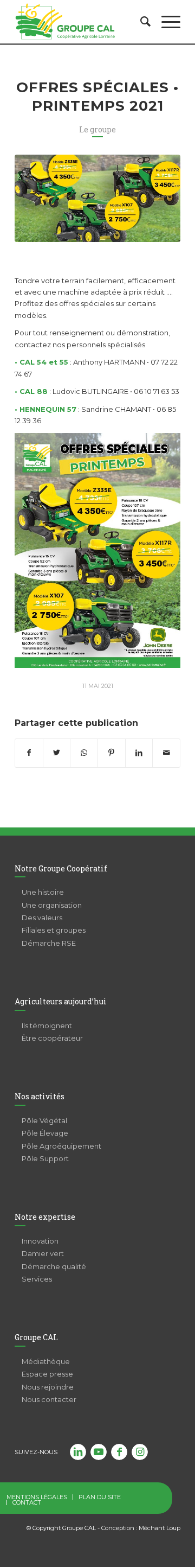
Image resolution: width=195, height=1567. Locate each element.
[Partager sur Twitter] (56, 753)
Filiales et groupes (54, 930)
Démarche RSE (49, 943)
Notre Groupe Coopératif (61, 868)
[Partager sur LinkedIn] (139, 753)
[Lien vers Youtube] (98, 1452)
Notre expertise (45, 1217)
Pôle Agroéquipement (61, 1146)
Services (37, 1279)
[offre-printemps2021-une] (97, 198)
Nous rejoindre (48, 1387)
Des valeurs (42, 917)
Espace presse (47, 1373)
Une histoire (43, 892)
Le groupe (97, 129)
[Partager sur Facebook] (29, 753)
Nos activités (39, 1096)
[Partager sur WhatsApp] (84, 753)
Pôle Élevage (45, 1133)
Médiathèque (46, 1361)
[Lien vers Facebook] (119, 1452)
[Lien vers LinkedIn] (78, 1452)
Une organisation (52, 905)
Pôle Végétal (44, 1120)
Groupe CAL (36, 1337)
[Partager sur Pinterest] (111, 753)
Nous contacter (49, 1399)
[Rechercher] (140, 21)
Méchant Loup (159, 1528)
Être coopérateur (52, 1038)
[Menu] (165, 21)
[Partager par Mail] (166, 753)
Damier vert (43, 1253)
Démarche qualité (54, 1266)
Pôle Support (45, 1158)
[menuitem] (140, 21)
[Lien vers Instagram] (140, 1452)
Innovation (40, 1241)
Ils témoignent (47, 1025)
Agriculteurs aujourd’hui (61, 1001)
